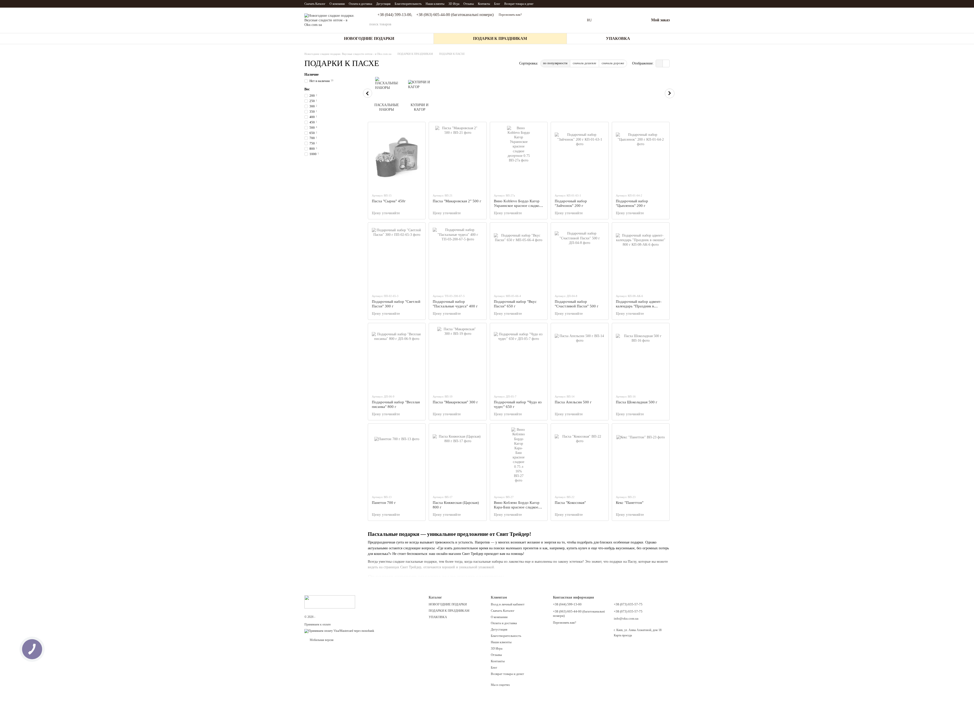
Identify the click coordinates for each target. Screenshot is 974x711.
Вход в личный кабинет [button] (508, 604)
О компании (337, 4)
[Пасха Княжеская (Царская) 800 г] (457, 459)
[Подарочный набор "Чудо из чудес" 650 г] (519, 358)
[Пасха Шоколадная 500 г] (641, 358)
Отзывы (468, 4)
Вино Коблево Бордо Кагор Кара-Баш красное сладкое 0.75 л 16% (517, 507)
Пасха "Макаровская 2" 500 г (457, 201)
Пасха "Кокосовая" (570, 503)
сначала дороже (613, 63)
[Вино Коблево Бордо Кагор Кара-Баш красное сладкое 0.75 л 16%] (519, 459)
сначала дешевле (584, 63)
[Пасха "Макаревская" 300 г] (457, 358)
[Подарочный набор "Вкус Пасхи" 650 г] (519, 258)
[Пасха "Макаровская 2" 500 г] (457, 157)
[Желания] (632, 20)
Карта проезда (623, 635)
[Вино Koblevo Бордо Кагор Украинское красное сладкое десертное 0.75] (519, 157)
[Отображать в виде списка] (666, 63)
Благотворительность (408, 4)
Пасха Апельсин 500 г (573, 402)
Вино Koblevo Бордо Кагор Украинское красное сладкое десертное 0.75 (517, 205)
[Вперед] (669, 93)
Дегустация (383, 4)
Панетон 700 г (384, 503)
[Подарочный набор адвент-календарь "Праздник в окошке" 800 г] (641, 258)
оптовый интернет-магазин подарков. (360, 617)
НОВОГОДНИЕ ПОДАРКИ (369, 38)
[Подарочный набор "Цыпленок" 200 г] (641, 157)
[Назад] (367, 93)
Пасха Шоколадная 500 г (636, 402)
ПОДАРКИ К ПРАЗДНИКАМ (500, 38)
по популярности (555, 63)
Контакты (484, 4)
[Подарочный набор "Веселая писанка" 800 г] (397, 358)
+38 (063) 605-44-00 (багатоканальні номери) (455, 15)
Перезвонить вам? (510, 14)
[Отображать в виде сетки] (659, 63)
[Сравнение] (619, 20)
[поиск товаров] (573, 24)
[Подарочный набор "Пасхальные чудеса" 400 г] (457, 258)
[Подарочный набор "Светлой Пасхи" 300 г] (397, 258)
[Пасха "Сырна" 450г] (397, 157)
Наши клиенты (435, 4)
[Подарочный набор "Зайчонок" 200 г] (579, 157)
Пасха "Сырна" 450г (389, 201)
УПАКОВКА (618, 38)
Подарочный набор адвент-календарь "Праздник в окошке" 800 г (639, 306)
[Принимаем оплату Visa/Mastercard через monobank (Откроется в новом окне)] (339, 631)
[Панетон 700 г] (397, 459)
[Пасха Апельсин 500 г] (579, 358)
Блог (497, 4)
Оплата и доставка (360, 4)
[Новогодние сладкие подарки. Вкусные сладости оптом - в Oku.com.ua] (329, 601)
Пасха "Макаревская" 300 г (455, 402)
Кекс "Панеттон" (629, 503)
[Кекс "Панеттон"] (641, 459)
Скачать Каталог (314, 4)
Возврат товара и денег (519, 4)
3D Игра (453, 4)
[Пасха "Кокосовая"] (579, 459)
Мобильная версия (321, 640)
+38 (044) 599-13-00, (394, 15)
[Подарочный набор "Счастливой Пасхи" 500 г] (579, 258)
